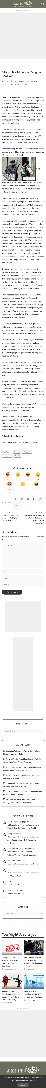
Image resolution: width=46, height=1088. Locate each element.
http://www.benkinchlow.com (27, 442)
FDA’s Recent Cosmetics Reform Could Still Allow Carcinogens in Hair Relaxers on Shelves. (23, 840)
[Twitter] (21, 499)
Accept (23, 1085)
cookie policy (29, 1081)
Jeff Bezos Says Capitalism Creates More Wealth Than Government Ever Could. (23, 826)
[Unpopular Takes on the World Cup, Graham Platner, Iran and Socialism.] (12, 947)
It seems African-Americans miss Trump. (22, 864)
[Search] (42, 4)
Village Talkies (13, 833)
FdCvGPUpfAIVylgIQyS (17, 822)
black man (26, 107)
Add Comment (33, 81)
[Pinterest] (28, 499)
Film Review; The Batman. (17, 885)
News (5, 84)
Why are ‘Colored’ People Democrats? (22, 855)
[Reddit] (40, 499)
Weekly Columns (21, 84)
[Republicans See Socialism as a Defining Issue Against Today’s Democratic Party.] (12, 981)
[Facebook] (15, 499)
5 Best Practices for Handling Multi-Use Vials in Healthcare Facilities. (33, 994)
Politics (11, 84)
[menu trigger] (5, 4)
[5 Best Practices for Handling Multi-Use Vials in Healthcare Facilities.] (34, 981)
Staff (7, 81)
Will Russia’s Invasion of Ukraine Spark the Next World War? (23, 874)
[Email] (15, 505)
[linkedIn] (34, 499)
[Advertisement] (23, 36)
